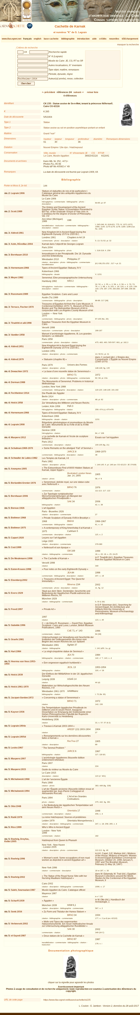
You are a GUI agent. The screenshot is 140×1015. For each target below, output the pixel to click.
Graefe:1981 (17, 639)
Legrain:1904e (18, 726)
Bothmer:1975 (18, 527)
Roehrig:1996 (18, 858)
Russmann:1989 (19, 294)
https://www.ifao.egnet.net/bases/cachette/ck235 (67, 1000)
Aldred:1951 (17, 346)
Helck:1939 (17, 674)
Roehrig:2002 (18, 877)
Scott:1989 (16, 211)
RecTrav (71, 741)
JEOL (70, 667)
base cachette (51, 38)
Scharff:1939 (17, 900)
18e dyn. (64, 147)
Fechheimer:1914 (20, 393)
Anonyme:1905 (19, 468)
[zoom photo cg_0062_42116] (71, 978)
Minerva (71, 584)
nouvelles (114, 38)
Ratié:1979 (16, 817)
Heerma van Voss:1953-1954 (20, 662)
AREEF (71, 729)
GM (69, 551)
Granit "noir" (49, 133)
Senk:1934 (16, 911)
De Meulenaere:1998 (21, 558)
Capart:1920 (17, 537)
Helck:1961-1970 (20, 686)
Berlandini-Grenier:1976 (23, 483)
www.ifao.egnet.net (11, 38)
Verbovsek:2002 (19, 923)
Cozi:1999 (16, 547)
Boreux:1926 (17, 508)
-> (78, 92)
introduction (83, 38)
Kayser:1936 (17, 712)
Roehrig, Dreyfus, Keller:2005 (16, 840)
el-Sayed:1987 (18, 935)
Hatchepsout (76, 147)
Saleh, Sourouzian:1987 (23, 890)
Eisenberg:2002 (19, 580)
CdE (69, 630)
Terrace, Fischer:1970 (22, 307)
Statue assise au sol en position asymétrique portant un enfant (74, 127)
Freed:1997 (17, 609)
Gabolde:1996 (18, 625)
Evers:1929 (17, 593)
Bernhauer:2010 (19, 254)
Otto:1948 (16, 806)
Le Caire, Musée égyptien (56, 155)
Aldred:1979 (17, 359)
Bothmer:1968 (18, 517)
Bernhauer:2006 (19, 496)
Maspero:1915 (18, 769)
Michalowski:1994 (20, 791)
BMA (69, 521)
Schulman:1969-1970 (22, 448)
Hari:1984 (16, 651)
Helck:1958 (17, 402)
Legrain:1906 (18, 193)
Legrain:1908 (18, 424)
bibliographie (68, 38)
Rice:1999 (16, 827)
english (37, 38)
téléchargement (130, 38)
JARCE (71, 451)
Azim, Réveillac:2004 (22, 244)
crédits (102, 38)
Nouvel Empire (50, 147)
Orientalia (72, 810)
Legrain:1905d (18, 737)
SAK (69, 501)
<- (48, 92)
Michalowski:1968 (20, 779)
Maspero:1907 (18, 758)
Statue (46, 122)
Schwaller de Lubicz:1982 (24, 458)
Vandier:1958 (18, 335)
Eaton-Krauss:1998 (21, 569)
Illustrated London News (79, 473)
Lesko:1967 (17, 747)
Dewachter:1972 (19, 371)
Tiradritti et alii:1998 (21, 323)
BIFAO (70, 375)
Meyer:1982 (17, 277)
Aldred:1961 (17, 233)
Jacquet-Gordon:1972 (22, 697)
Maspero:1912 (18, 437)
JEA (69, 572)
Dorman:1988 (18, 382)
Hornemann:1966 (20, 268)
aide (94, 38)
